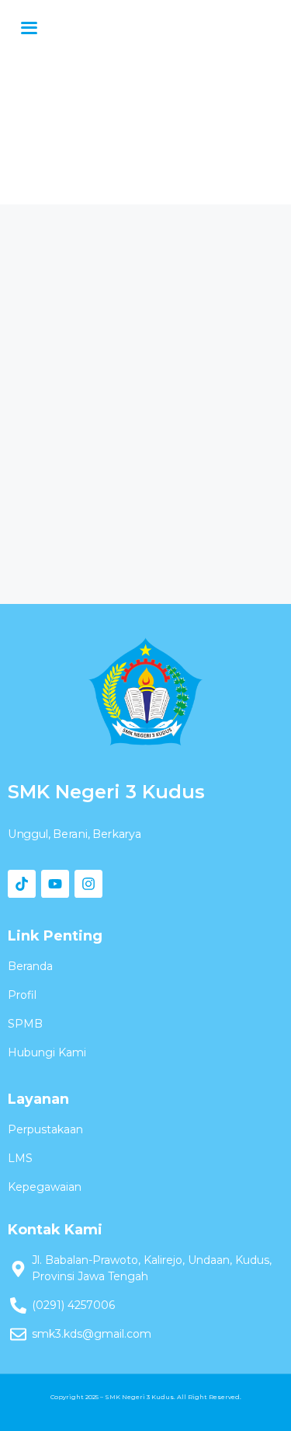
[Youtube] (55, 884)
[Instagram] (88, 884)
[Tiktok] (22, 884)
